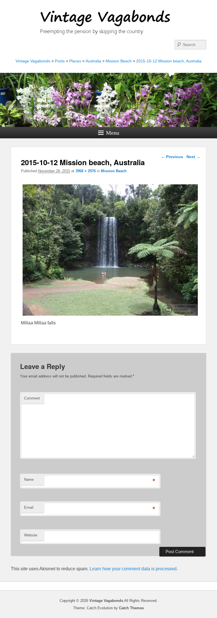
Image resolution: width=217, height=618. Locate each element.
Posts (60, 61)
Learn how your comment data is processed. (134, 568)
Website (30, 535)
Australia (93, 61)
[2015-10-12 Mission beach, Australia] (110, 315)
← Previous (172, 156)
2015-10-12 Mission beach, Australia (168, 61)
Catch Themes (131, 608)
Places (75, 61)
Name (29, 479)
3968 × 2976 (85, 171)
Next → (193, 156)
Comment (32, 398)
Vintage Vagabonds (33, 61)
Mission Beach (119, 61)
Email (28, 507)
